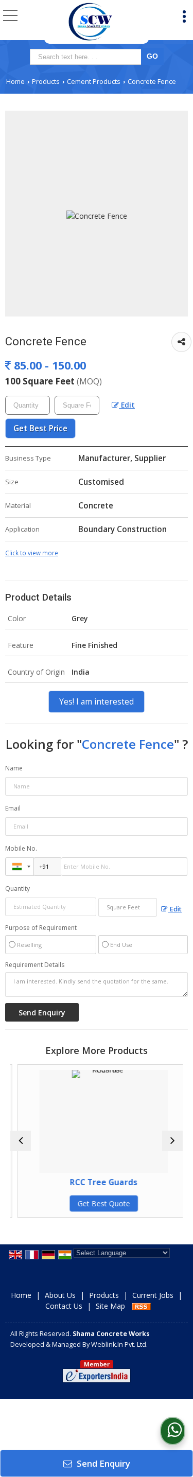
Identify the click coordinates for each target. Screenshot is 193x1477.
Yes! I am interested (96, 701)
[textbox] (87, 57)
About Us (60, 1295)
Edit (127, 405)
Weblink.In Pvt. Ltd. (119, 1344)
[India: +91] (19, 866)
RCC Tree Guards (99, 1182)
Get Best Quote (99, 1203)
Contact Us (63, 1306)
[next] (172, 1141)
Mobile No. (21, 848)
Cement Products (93, 81)
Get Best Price (40, 428)
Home (15, 81)
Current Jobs (152, 1295)
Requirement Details (34, 965)
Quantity (17, 888)
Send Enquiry (102, 1463)
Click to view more (31, 553)
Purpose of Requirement (41, 927)
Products (46, 81)
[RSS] (141, 1306)
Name (14, 768)
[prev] (20, 1141)
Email (13, 808)
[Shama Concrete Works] (90, 22)
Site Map (110, 1306)
